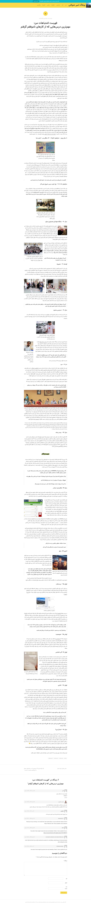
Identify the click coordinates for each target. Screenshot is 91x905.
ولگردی (38, 5)
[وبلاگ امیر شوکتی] (88, 5)
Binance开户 (61, 818)
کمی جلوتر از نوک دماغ (62, 768)
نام (66, 878)
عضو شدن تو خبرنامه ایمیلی (50, 134)
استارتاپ (65, 758)
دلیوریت (65, 594)
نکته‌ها (53, 5)
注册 (63, 828)
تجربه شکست (61, 758)
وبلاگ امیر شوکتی (77, 5)
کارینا (40, 437)
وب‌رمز (37, 165)
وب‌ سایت (66, 887)
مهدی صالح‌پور (61, 802)
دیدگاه (65, 861)
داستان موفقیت (51, 758)
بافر (28, 592)
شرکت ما (54, 444)
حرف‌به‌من (58, 639)
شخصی (58, 5)
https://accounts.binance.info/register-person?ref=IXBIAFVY (55, 833)
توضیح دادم (58, 613)
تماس (48, 5)
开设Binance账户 (60, 846)
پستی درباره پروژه (43, 342)
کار (62, 5)
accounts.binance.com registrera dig (55, 837)
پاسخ (25, 790)
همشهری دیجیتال (35, 368)
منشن (62, 444)
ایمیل (66, 883)
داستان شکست (56, 758)
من (66, 5)
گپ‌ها (43, 5)
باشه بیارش (36, 1)
